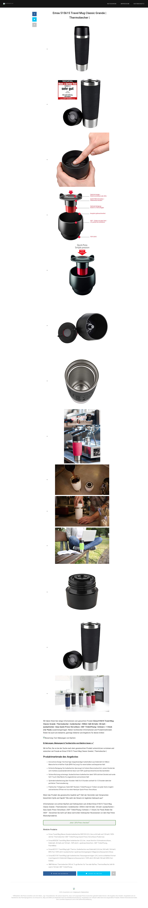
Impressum (125, 3)
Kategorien (111, 3)
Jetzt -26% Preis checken (79, 822)
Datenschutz (139, 3)
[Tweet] (34, 19)
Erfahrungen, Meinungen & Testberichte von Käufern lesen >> (68, 743)
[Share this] (34, 14)
